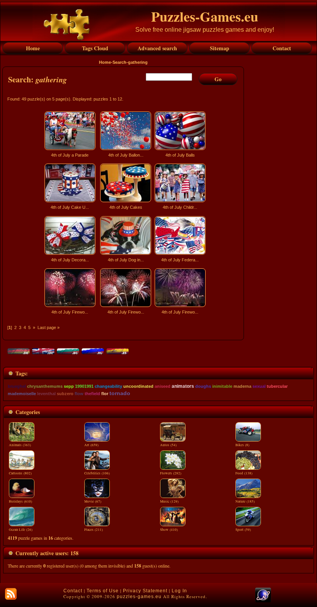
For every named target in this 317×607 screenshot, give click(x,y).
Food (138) (243, 473)
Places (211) (93, 529)
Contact (72, 590)
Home (105, 62)
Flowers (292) (170, 473)
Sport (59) (243, 529)
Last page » (48, 327)
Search (119, 62)
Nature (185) (245, 501)
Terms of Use (103, 590)
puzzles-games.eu (139, 596)
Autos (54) (168, 445)
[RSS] (11, 594)
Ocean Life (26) (20, 529)
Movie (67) (92, 501)
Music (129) (169, 501)
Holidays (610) (20, 501)
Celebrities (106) (97, 473)
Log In (179, 590)
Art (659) (91, 445)
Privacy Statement (145, 590)
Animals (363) (20, 445)
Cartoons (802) (20, 473)
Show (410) (169, 529)
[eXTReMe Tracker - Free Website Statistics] (263, 601)
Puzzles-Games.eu (204, 16)
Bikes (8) (242, 445)
